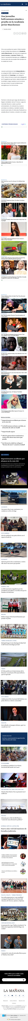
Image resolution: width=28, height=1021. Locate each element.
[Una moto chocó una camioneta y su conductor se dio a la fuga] (14, 497)
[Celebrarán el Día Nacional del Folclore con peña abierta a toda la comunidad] (14, 687)
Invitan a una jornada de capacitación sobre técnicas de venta (13, 739)
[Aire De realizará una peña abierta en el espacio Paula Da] (14, 524)
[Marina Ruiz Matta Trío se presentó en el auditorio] (14, 780)
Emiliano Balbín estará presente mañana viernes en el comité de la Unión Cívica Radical (9, 856)
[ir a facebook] (5, 995)
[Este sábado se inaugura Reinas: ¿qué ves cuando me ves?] (14, 713)
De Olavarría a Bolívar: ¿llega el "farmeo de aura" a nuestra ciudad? (13, 444)
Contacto (14, 1003)
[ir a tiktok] (19, 995)
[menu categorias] (26, 4)
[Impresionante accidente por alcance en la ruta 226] (14, 478)
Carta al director (13, 1000)
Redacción (5, 1000)
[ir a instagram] (15, 995)
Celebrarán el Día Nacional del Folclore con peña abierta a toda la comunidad (14, 699)
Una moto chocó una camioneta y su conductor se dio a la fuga (12, 510)
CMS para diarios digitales (16, 1019)
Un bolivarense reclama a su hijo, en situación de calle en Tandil (14, 426)
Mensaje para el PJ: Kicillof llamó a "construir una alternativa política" (12, 818)
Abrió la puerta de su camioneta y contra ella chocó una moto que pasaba (13, 437)
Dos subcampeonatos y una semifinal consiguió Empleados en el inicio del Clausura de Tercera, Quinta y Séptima (12, 899)
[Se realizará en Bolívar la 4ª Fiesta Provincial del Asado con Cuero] (14, 754)
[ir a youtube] (12, 995)
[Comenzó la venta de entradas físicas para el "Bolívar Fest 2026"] (14, 941)
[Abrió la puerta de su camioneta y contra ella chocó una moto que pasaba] (14, 550)
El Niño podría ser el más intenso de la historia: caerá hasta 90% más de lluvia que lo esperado (13, 672)
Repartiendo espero (8, 431)
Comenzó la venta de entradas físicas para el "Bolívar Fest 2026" (13, 954)
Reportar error (22, 1000)
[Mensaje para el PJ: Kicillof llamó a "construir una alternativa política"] (14, 806)
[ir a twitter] (8, 995)
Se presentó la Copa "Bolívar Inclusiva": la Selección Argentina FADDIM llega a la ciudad (13, 926)
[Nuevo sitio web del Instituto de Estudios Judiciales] (14, 842)
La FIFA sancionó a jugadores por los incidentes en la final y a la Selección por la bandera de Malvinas (13, 590)
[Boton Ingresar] (22, 4)
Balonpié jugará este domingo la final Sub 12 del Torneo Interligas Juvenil (13, 643)
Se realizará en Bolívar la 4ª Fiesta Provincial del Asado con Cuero (11, 766)
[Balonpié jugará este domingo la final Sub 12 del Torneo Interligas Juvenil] (14, 631)
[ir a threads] (23, 995)
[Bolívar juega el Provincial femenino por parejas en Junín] (14, 605)
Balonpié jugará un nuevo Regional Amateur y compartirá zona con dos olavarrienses (9, 864)
